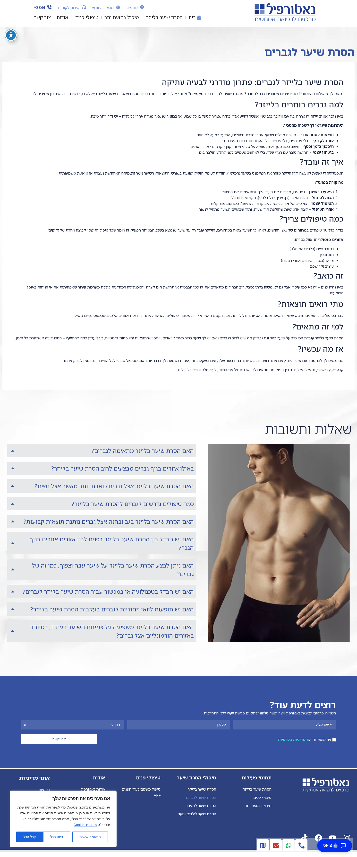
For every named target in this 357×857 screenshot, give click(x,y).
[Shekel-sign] (263, 845)
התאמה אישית (90, 837)
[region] (63, 819)
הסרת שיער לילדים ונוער (197, 814)
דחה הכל (56, 837)
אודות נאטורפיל (93, 789)
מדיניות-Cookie (85, 825)
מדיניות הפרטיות (292, 739)
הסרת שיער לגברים (201, 797)
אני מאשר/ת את (304, 739)
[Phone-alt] (301, 845)
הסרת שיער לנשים (201, 805)
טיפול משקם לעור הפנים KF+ (141, 792)
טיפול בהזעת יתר (258, 805)
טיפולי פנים (262, 797)
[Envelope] (276, 845)
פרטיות (44, 789)
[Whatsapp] (288, 845)
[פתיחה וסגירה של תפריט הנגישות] (11, 35)
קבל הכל (30, 837)
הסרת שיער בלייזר (257, 789)
